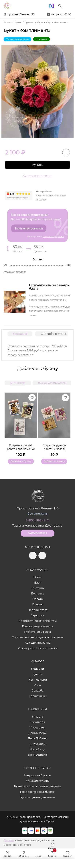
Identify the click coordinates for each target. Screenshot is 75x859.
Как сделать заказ (37, 642)
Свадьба (37, 690)
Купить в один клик (37, 176)
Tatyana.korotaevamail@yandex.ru (37, 525)
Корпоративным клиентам (38, 620)
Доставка (20, 334)
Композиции (37, 679)
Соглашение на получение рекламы (37, 637)
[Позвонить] (68, 6)
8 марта (37, 716)
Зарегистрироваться (29, 228)
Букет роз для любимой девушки (37, 786)
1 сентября (37, 722)
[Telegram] (36, 6)
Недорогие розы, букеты (37, 791)
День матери (37, 733)
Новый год (37, 749)
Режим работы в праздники (38, 648)
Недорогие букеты (37, 775)
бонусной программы (53, 236)
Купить (37, 165)
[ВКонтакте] (44, 6)
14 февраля (37, 727)
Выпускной (37, 744)
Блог (37, 582)
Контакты (37, 588)
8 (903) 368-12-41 (38, 520)
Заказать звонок (37, 533)
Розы (37, 685)
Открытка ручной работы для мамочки (21, 447)
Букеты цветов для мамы (37, 797)
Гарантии (37, 615)
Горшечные (37, 696)
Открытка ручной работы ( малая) (54, 447)
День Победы (37, 738)
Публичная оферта (37, 631)
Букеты (37, 674)
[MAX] (51, 6)
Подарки (37, 668)
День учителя (37, 754)
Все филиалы (37, 513)
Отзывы (37, 604)
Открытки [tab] (17, 382)
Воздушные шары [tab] (52, 382)
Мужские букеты (37, 781)
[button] (65, 423)
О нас (37, 577)
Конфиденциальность (37, 626)
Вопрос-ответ (37, 610)
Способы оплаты (53, 334)
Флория (9, 840)
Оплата (37, 599)
